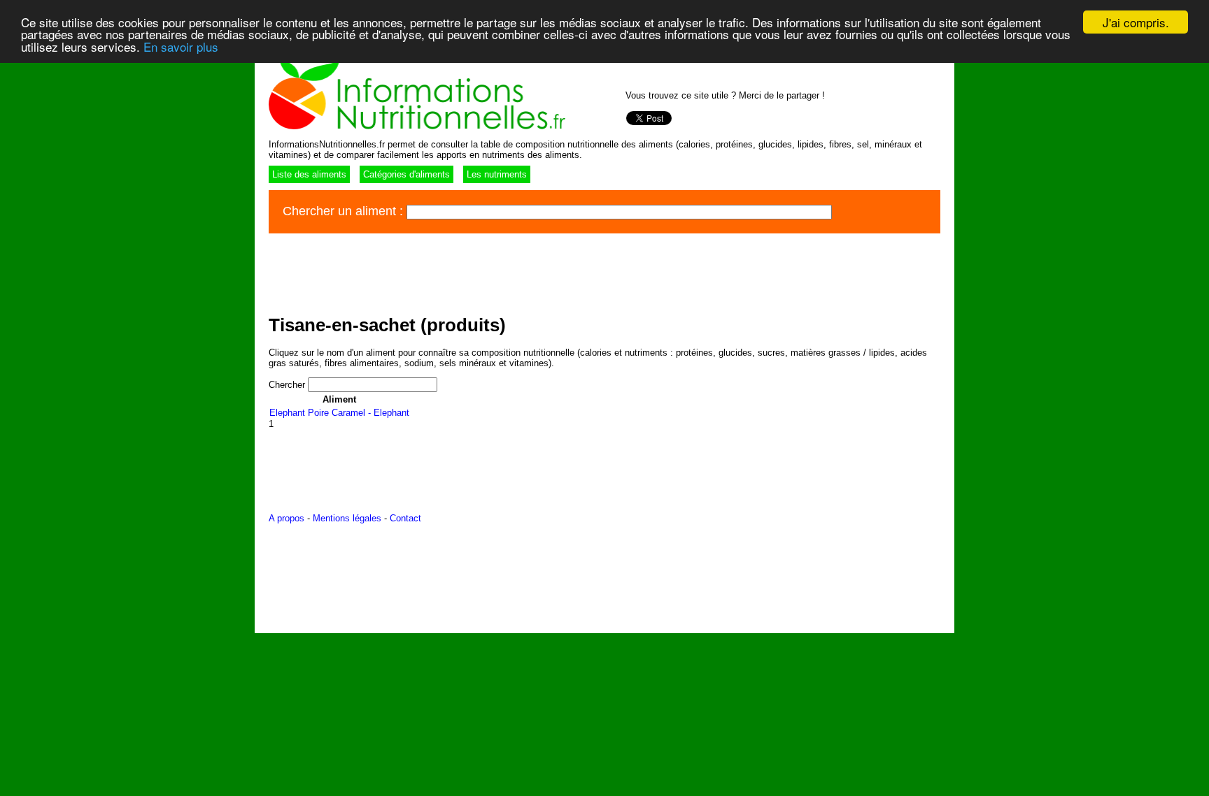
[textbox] (619, 212)
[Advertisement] (523, 271)
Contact (405, 518)
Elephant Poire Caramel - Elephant (339, 412)
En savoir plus (180, 46)
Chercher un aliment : (344, 211)
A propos (286, 518)
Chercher (288, 384)
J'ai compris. (1136, 22)
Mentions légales (347, 518)
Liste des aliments (309, 174)
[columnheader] (339, 399)
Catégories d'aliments (406, 174)
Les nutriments (497, 174)
